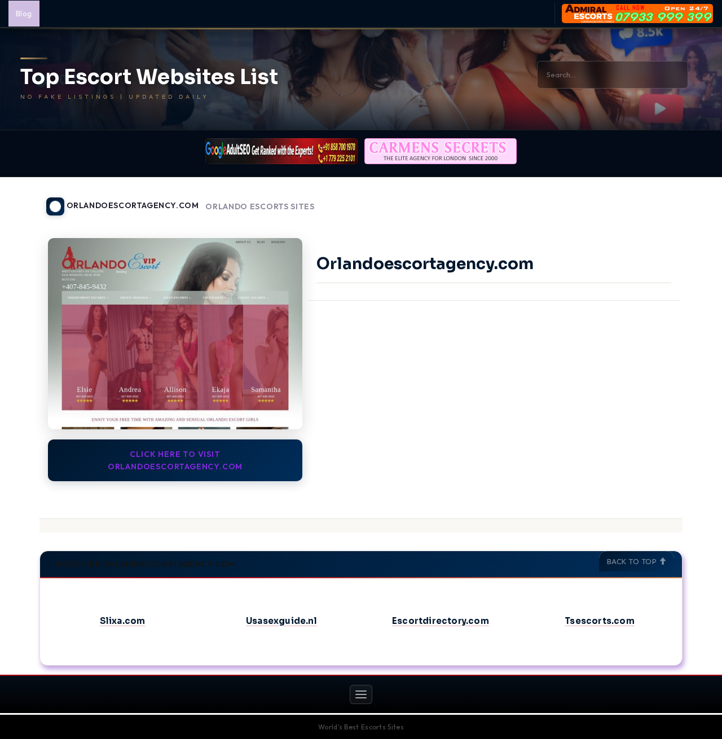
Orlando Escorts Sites (260, 207)
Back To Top (633, 561)
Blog (24, 13)
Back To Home (653, 199)
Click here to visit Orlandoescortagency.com (175, 460)
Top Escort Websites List (149, 77)
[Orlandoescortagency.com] (175, 333)
